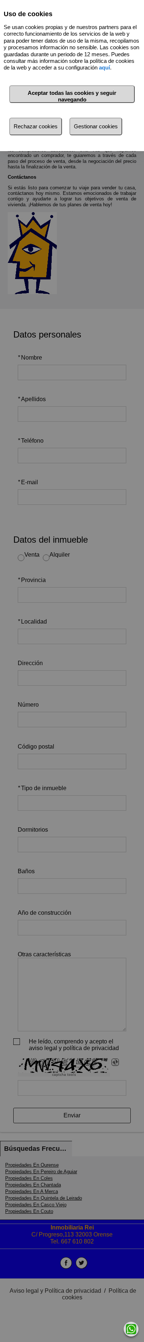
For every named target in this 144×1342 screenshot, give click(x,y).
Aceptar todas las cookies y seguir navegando (72, 96)
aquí (104, 67)
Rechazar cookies (36, 126)
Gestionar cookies (96, 126)
